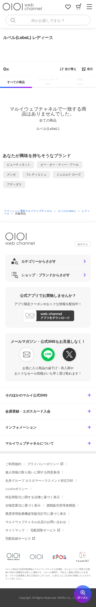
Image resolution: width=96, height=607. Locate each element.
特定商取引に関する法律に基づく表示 (32, 497)
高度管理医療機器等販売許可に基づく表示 (35, 514)
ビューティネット (18, 164)
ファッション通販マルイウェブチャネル (28, 210)
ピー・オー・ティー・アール (60, 164)
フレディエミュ (36, 174)
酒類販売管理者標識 (60, 505)
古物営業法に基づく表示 (23, 505)
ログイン (82, 244)
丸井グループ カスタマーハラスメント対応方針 (39, 480)
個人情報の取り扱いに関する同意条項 (32, 472)
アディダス (14, 184)
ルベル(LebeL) (67, 210)
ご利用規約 (13, 464)
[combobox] (48, 20)
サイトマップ (15, 530)
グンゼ (11, 174)
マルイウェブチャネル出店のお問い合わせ (35, 522)
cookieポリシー (16, 489)
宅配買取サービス (43, 530)
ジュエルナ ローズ (69, 174)
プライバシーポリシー (43, 464)
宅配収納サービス (18, 538)
